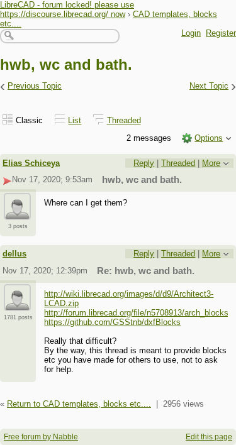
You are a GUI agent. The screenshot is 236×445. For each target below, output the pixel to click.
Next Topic (208, 86)
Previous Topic (35, 86)
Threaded (124, 120)
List (74, 120)
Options (208, 138)
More (211, 163)
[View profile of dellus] (17, 303)
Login (191, 33)
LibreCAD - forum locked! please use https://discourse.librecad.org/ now (67, 9)
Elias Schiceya (31, 163)
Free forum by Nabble (41, 436)
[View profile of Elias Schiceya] (17, 212)
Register (221, 33)
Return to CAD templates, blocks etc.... (79, 404)
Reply (143, 163)
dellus (14, 253)
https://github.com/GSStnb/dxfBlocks (112, 322)
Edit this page (209, 436)
